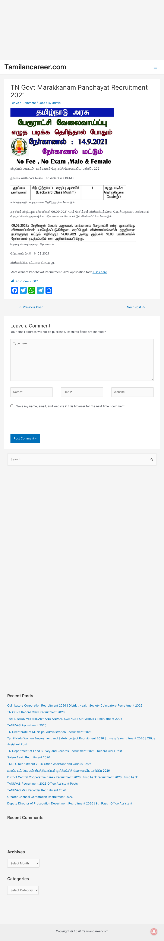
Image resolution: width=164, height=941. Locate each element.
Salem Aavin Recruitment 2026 (28, 757)
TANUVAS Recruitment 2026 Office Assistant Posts (42, 783)
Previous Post (31, 307)
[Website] (132, 393)
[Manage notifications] (154, 931)
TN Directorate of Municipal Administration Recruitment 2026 (49, 732)
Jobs (42, 103)
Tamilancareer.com (35, 67)
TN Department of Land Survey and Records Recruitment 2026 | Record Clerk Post (64, 751)
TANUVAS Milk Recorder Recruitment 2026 (36, 790)
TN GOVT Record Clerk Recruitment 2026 (36, 712)
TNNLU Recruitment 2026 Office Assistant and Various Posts (49, 764)
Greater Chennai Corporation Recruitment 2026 (40, 796)
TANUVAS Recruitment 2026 (27, 725)
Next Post (136, 307)
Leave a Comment (23, 103)
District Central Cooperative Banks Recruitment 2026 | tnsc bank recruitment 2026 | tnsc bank (72, 777)
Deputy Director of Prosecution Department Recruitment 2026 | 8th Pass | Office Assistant (69, 803)
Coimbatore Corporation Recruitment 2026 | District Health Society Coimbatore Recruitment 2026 (74, 705)
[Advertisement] (82, 30)
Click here (99, 272)
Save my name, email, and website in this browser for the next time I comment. (70, 406)
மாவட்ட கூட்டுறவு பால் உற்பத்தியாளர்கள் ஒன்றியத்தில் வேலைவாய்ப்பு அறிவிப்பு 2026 (58, 770)
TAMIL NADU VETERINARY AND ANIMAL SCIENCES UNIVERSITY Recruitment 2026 (64, 718)
